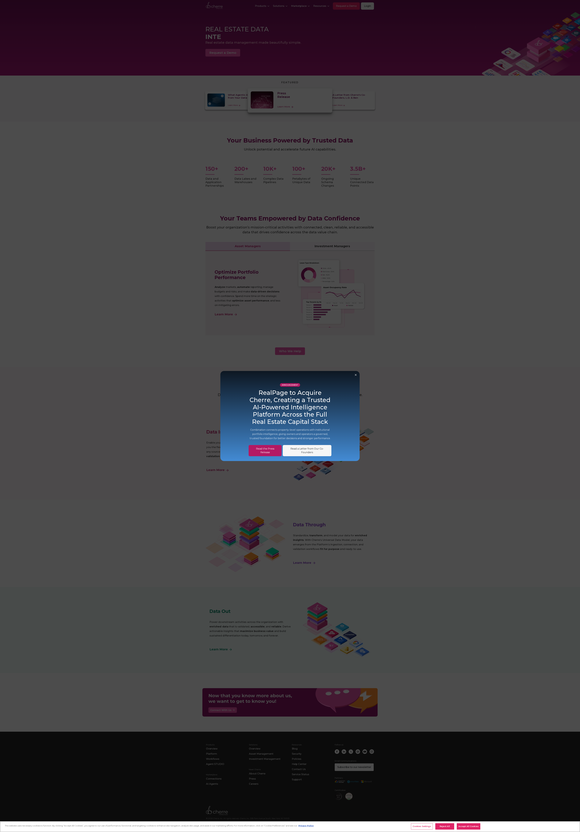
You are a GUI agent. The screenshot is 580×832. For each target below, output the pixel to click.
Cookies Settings (422, 826)
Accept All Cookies (468, 826)
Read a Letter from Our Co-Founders (307, 450)
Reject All (445, 826)
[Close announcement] (356, 375)
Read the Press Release (265, 450)
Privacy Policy (306, 825)
